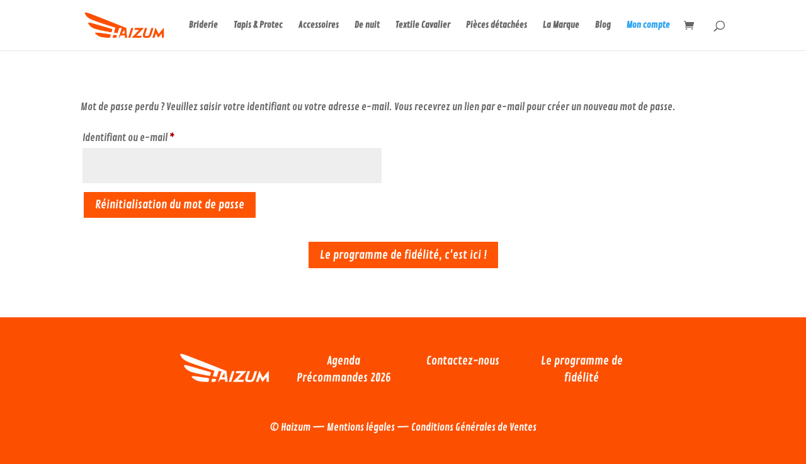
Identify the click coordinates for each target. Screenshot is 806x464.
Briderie (203, 25)
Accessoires (318, 25)
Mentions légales (361, 427)
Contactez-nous (462, 361)
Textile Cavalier (422, 25)
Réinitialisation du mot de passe (169, 205)
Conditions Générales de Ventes (473, 427)
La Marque (561, 25)
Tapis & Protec (258, 25)
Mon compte (648, 25)
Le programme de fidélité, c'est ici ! (403, 255)
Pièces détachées (496, 25)
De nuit (367, 25)
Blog (603, 25)
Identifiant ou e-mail (150, 137)
